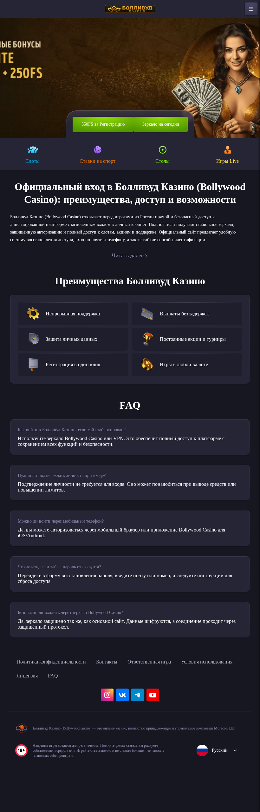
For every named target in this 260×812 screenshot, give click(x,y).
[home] (130, 9)
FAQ (127, 702)
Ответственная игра (167, 688)
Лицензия (99, 702)
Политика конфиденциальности (57, 688)
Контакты (120, 688)
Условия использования (46, 702)
